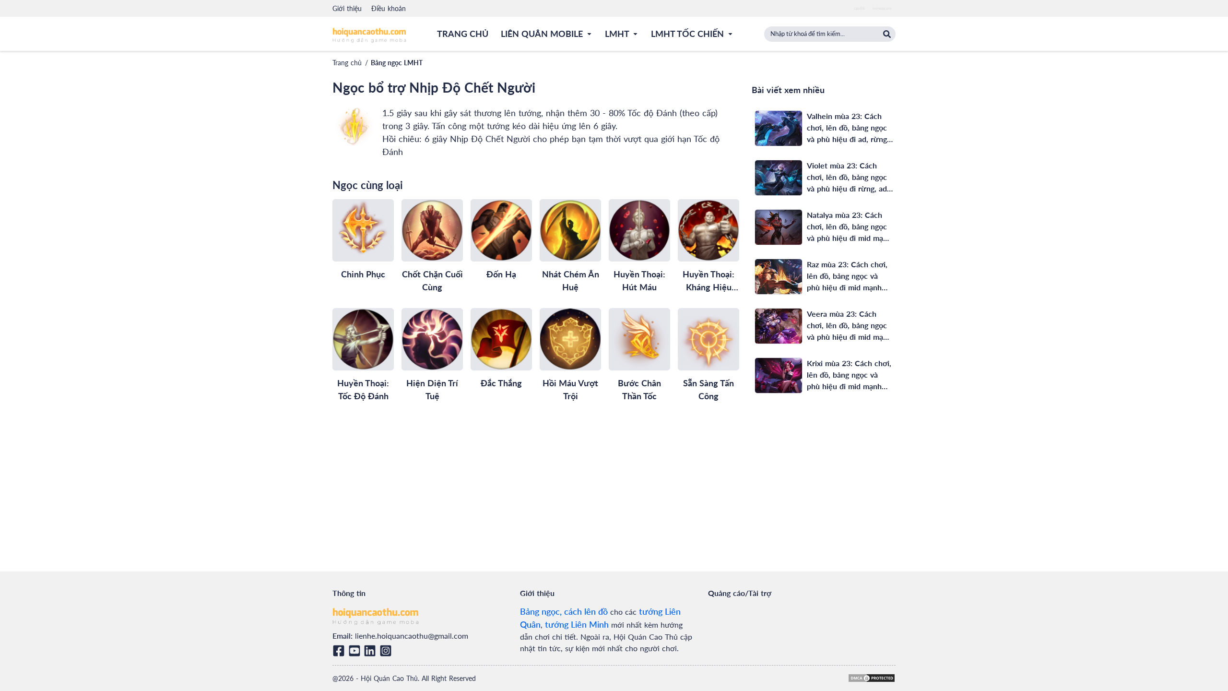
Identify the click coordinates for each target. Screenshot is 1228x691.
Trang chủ (347, 63)
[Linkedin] (371, 650)
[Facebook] (340, 650)
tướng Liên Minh (577, 624)
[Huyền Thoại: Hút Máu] (639, 230)
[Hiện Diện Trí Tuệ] (432, 339)
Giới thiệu (347, 8)
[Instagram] (387, 650)
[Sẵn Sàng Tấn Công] (708, 339)
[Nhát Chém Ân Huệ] (570, 230)
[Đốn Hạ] (501, 230)
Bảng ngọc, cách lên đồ (564, 611)
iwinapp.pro (882, 8)
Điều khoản (388, 8)
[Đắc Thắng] (501, 339)
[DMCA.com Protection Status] (872, 678)
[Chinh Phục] (363, 230)
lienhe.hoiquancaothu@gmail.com (411, 635)
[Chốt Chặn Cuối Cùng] (432, 230)
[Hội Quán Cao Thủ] (369, 34)
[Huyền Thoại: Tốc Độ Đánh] (363, 339)
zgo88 (859, 8)
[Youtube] (356, 650)
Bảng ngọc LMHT (397, 63)
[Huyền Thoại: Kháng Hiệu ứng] (708, 230)
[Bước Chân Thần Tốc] (639, 339)
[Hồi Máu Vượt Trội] (570, 339)
